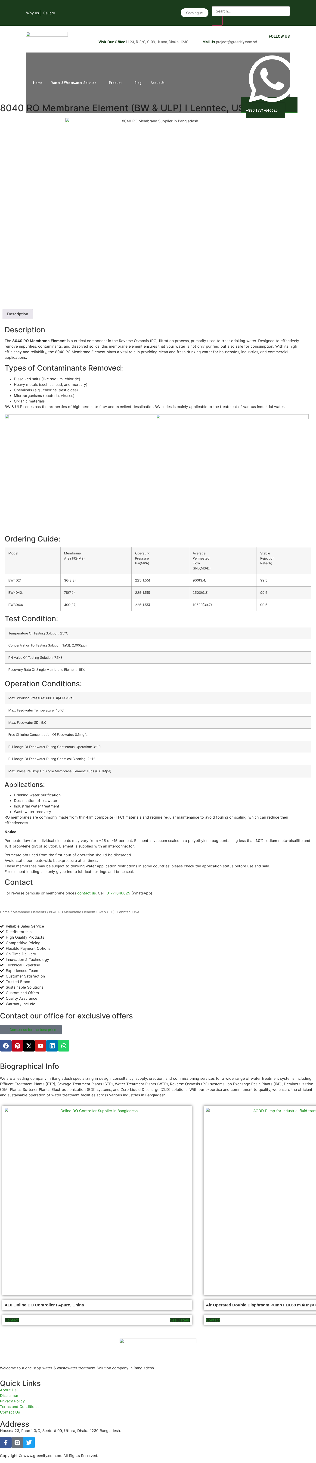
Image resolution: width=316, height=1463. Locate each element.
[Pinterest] (17, 1046)
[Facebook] (6, 1046)
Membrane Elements (29, 912)
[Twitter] (29, 1442)
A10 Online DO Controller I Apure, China (44, 1305)
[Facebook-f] (6, 1442)
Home (37, 83)
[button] (216, 3)
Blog (137, 83)
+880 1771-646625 (262, 110)
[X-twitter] (29, 1046)
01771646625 (118, 893)
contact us (86, 893)
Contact (12, 1320)
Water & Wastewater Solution (73, 83)
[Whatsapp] (63, 1046)
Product (115, 83)
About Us (157, 83)
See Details (180, 1320)
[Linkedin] (52, 1046)
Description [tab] (17, 314)
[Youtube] (40, 1046)
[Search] (217, 21)
